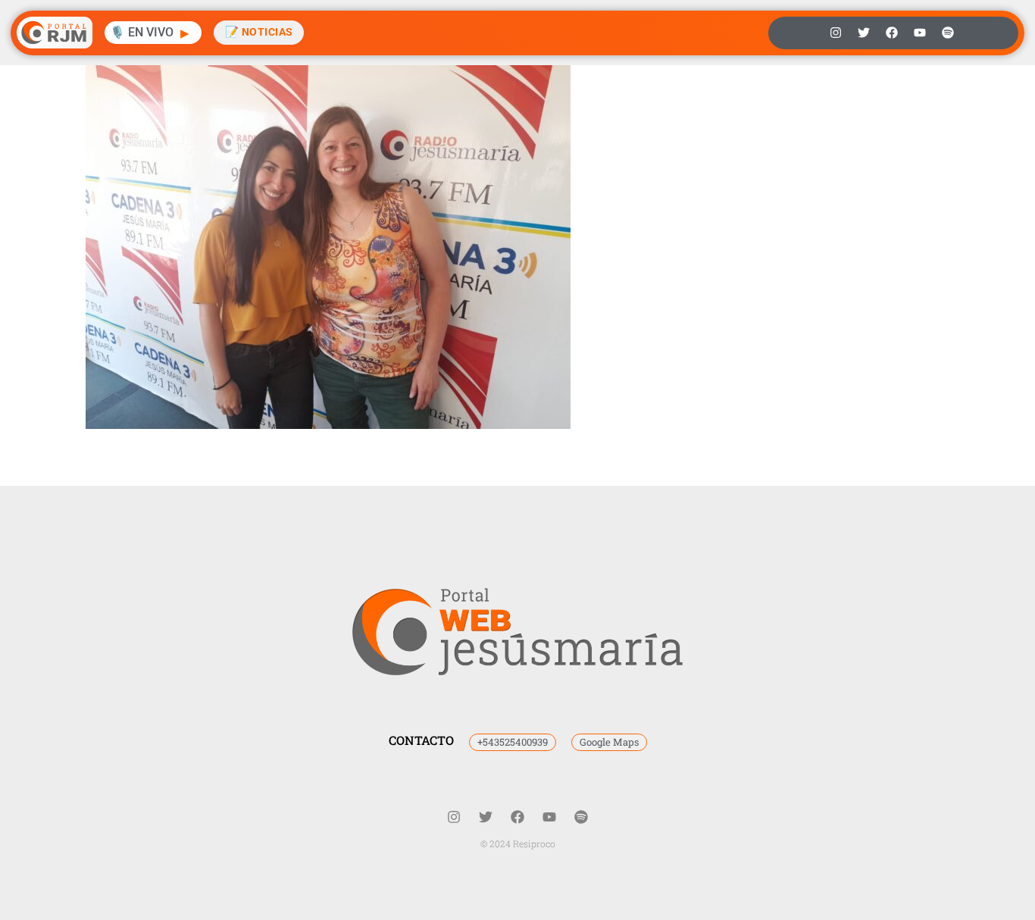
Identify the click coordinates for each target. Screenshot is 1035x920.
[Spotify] (948, 32)
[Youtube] (920, 32)
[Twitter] (864, 32)
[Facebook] (892, 32)
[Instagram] (836, 32)
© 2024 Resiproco (517, 843)
